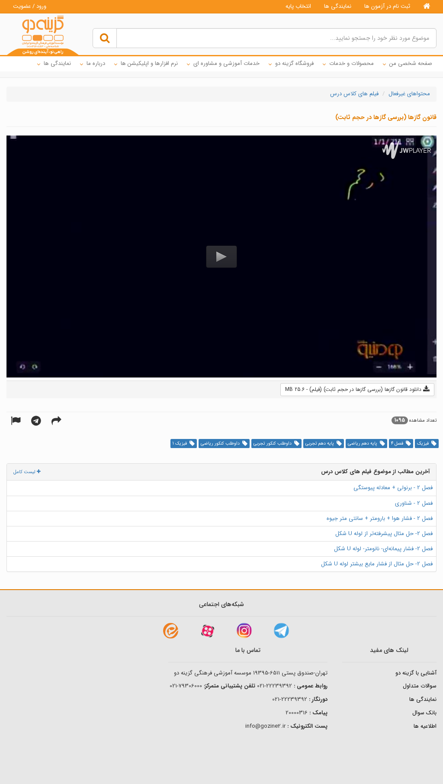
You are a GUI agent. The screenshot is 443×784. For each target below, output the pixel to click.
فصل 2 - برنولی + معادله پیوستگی (393, 487)
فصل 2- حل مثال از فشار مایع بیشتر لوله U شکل (377, 563)
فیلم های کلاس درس (354, 93)
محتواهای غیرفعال (409, 93)
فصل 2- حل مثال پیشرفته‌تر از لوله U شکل (384, 533)
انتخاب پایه (298, 6)
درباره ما (96, 63)
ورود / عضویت (29, 6)
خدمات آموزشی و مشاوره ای (226, 63)
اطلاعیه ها (425, 726)
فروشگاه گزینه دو (294, 63)
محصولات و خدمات (351, 63)
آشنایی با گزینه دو (416, 673)
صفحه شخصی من (410, 63)
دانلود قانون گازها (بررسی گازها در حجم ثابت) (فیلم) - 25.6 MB (354, 389)
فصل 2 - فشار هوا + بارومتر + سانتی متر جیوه (380, 518)
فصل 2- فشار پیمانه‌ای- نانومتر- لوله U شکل (383, 548)
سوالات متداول (420, 685)
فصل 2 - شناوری (414, 503)
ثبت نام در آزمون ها (387, 6)
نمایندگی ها (337, 6)
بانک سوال (424, 712)
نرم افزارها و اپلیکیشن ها (149, 63)
